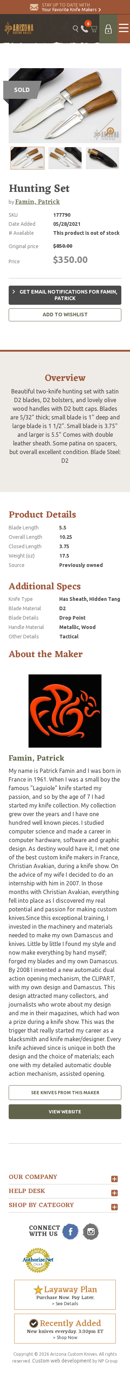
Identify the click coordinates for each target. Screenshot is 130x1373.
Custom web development (61, 1361)
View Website (65, 1111)
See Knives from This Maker (65, 1092)
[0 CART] (94, 28)
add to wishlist (65, 314)
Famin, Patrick (37, 202)
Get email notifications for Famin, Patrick (67, 295)
